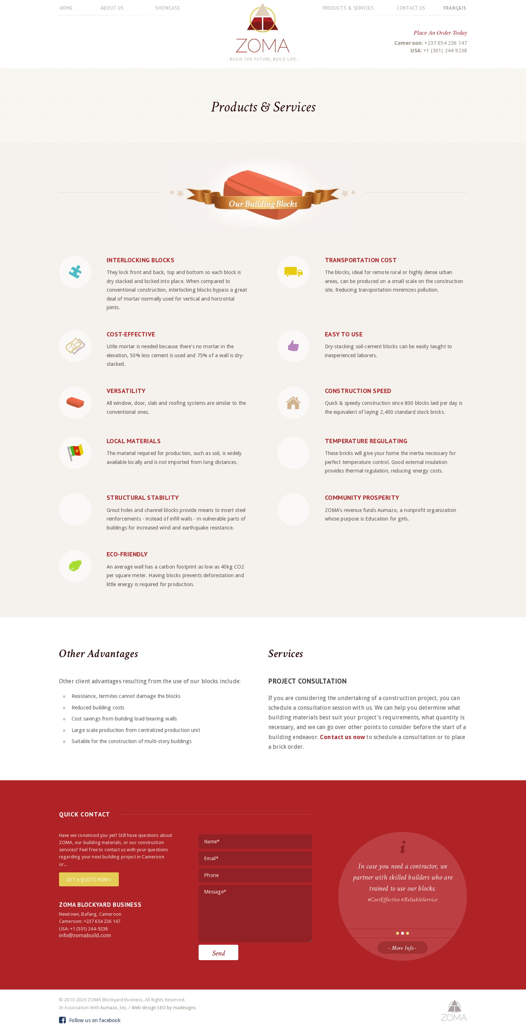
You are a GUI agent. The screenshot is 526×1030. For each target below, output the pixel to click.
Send (218, 953)
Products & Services (348, 8)
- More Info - (402, 948)
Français (454, 8)
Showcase (167, 8)
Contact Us (411, 8)
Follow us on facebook (94, 1020)
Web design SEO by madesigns (164, 1007)
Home (66, 8)
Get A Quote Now (87, 880)
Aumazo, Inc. (113, 1007)
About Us (112, 8)
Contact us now (342, 737)
